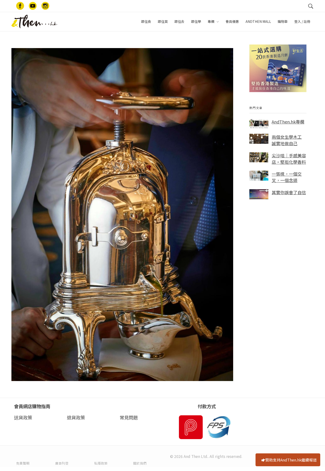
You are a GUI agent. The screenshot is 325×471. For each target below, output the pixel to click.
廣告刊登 (62, 463)
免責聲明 (23, 463)
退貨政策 (76, 417)
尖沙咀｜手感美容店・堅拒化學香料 (289, 158)
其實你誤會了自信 (289, 192)
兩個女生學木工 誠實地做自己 (287, 140)
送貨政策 (23, 417)
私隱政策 (101, 463)
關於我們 (140, 463)
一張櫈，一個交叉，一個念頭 (287, 177)
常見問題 (129, 417)
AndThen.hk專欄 (288, 122)
